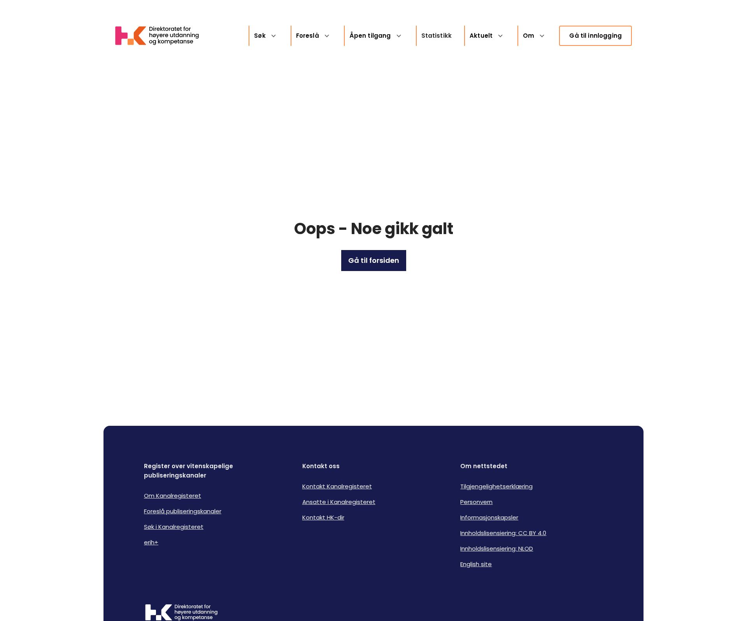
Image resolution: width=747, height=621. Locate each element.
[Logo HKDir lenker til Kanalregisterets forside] (162, 35)
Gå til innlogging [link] (595, 35)
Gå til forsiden (373, 260)
